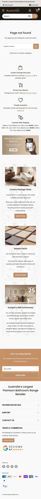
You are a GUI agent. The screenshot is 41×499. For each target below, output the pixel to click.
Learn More (8, 440)
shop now (20, 216)
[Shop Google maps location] (13, 446)
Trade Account (8, 5)
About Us (20, 110)
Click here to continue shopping (20, 53)
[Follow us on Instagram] (7, 466)
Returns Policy (31, 93)
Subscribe (20, 375)
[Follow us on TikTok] (16, 466)
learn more (20, 275)
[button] (37, 10)
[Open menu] (3, 10)
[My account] (30, 10)
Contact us (29, 75)
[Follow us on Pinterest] (12, 466)
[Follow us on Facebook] (3, 466)
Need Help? (34, 5)
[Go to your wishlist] (33, 10)
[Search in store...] (36, 46)
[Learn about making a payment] (20, 482)
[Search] (35, 16)
